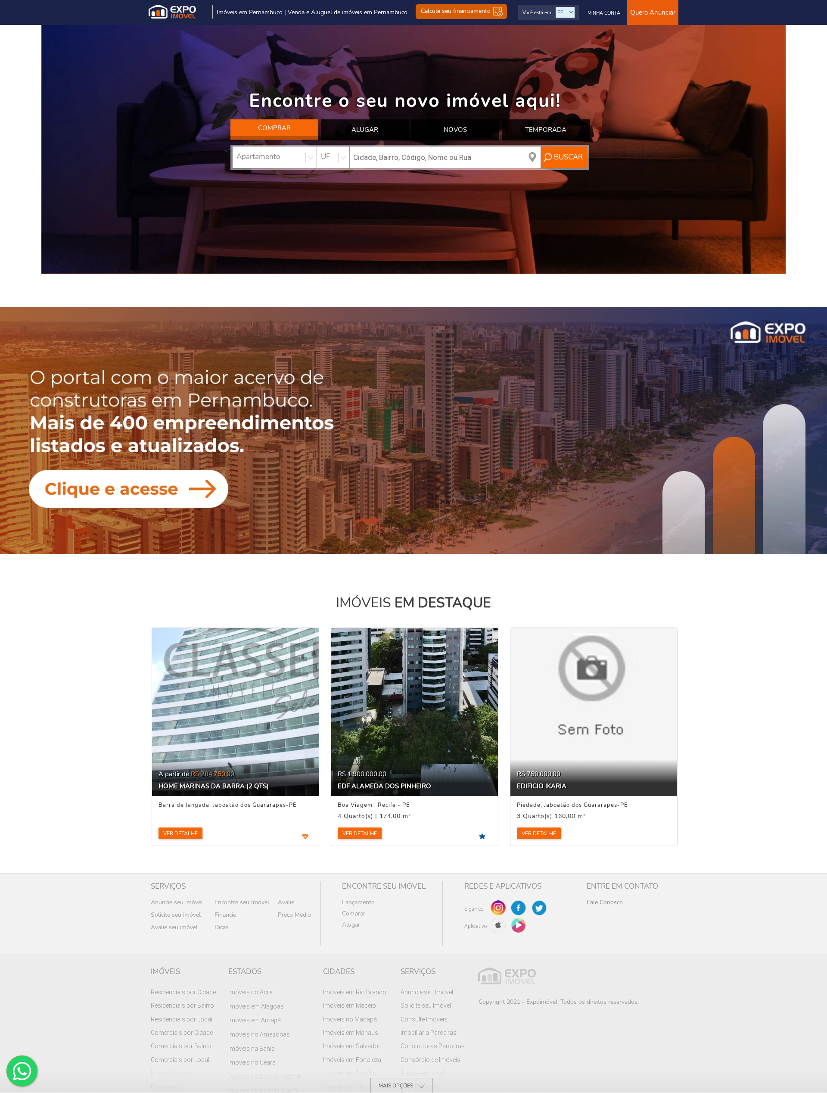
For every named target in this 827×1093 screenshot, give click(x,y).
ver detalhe (180, 833)
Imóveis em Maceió (349, 1005)
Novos (455, 129)
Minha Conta (604, 13)
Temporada (545, 129)
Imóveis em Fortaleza (352, 1059)
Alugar (364, 129)
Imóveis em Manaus (350, 1032)
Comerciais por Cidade (182, 1032)
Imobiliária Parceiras (429, 1032)
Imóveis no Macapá (350, 1019)
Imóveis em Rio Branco (354, 992)
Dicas (222, 927)
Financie (225, 915)
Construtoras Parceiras (433, 1046)
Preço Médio (294, 915)
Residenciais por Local (181, 1019)
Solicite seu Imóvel (426, 1005)
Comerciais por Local (180, 1059)
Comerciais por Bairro (181, 1046)
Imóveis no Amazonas (259, 1034)
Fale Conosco (605, 902)
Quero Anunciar (652, 12)
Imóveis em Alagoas (256, 1006)
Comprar (274, 128)
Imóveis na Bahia (251, 1048)
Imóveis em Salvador (351, 1046)
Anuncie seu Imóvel (427, 992)
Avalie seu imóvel (174, 927)
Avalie (286, 902)
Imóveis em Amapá (254, 1020)
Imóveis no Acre (250, 992)
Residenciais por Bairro (182, 1005)
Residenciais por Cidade (183, 992)
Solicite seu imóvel (176, 915)
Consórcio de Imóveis (430, 1059)
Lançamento (358, 902)
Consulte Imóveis (424, 1019)
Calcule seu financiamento (456, 11)
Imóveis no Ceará (252, 1062)
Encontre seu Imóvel (242, 902)
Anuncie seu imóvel (177, 902)
